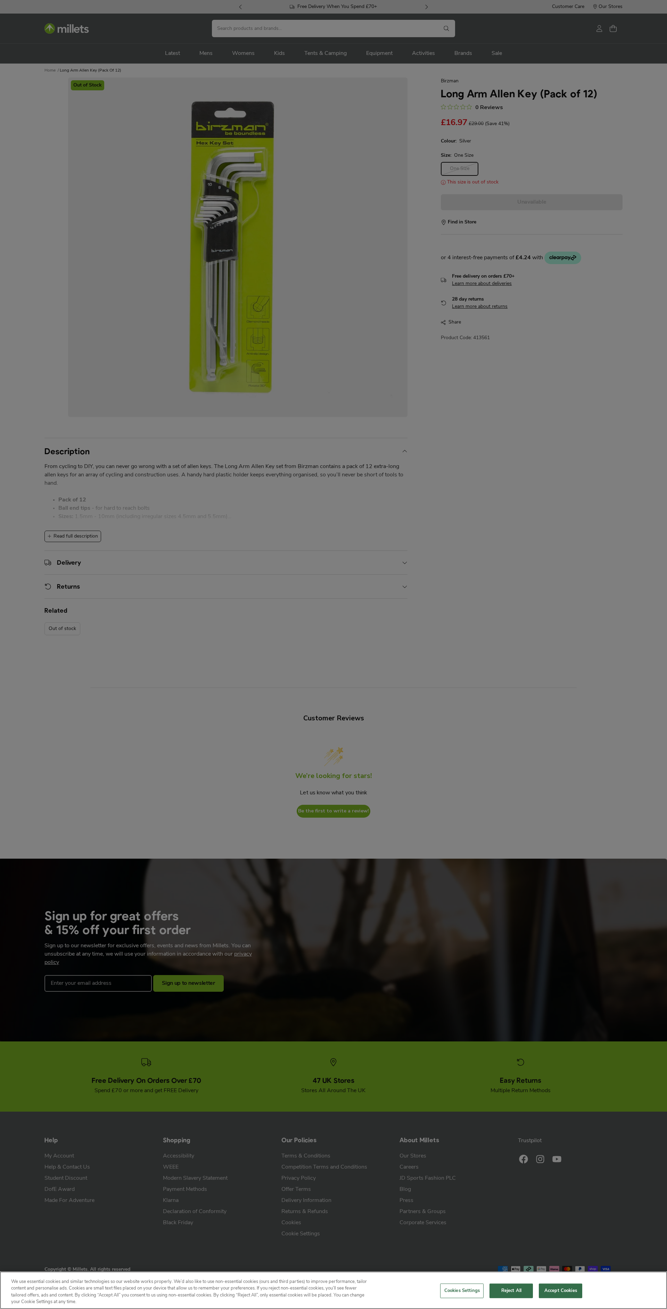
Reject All (511, 1290)
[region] (333, 1290)
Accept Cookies (560, 1290)
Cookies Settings (462, 1290)
